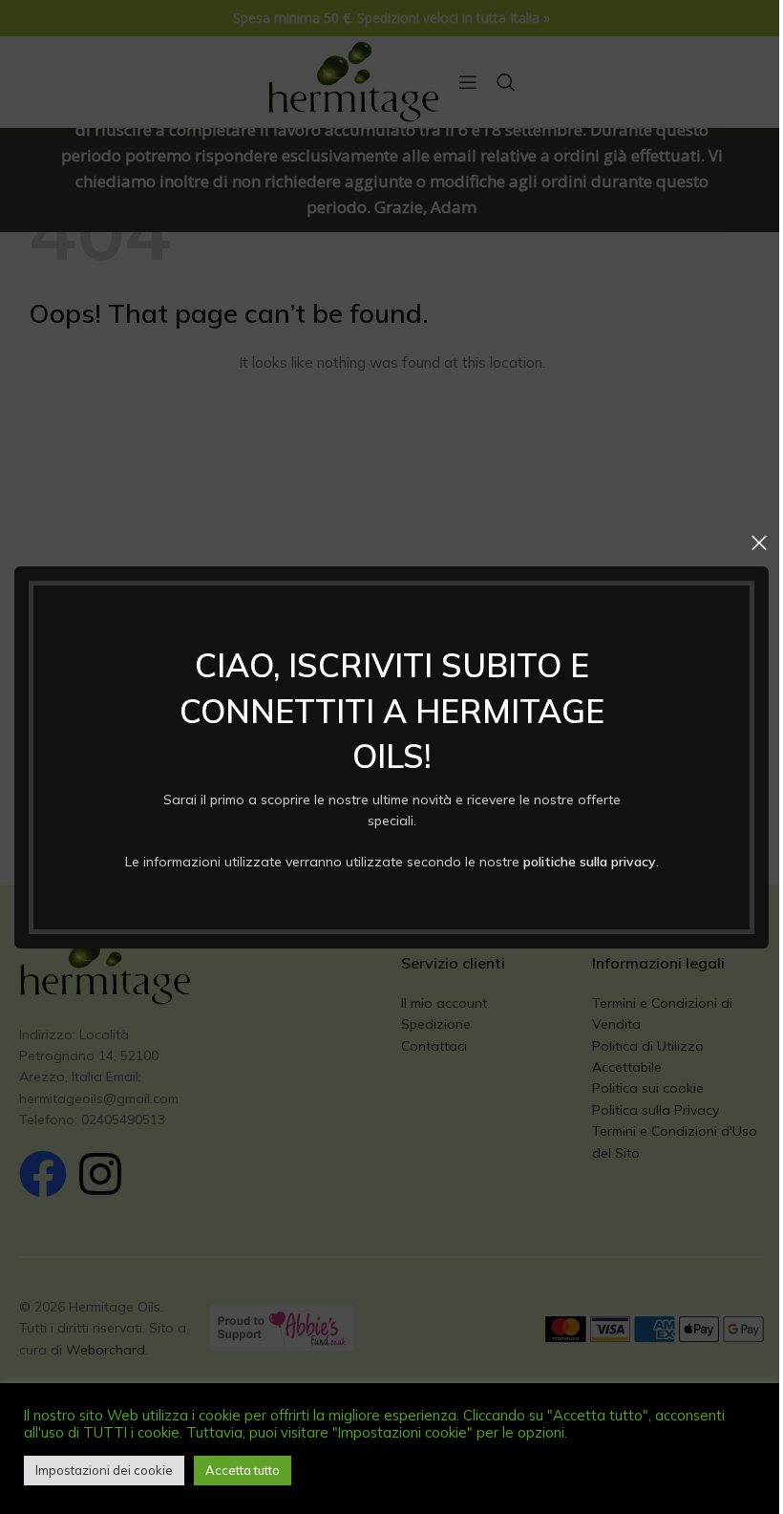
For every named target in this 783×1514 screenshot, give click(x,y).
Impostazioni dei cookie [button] (104, 1470)
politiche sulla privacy (589, 860)
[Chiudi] (759, 542)
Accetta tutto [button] (242, 1470)
